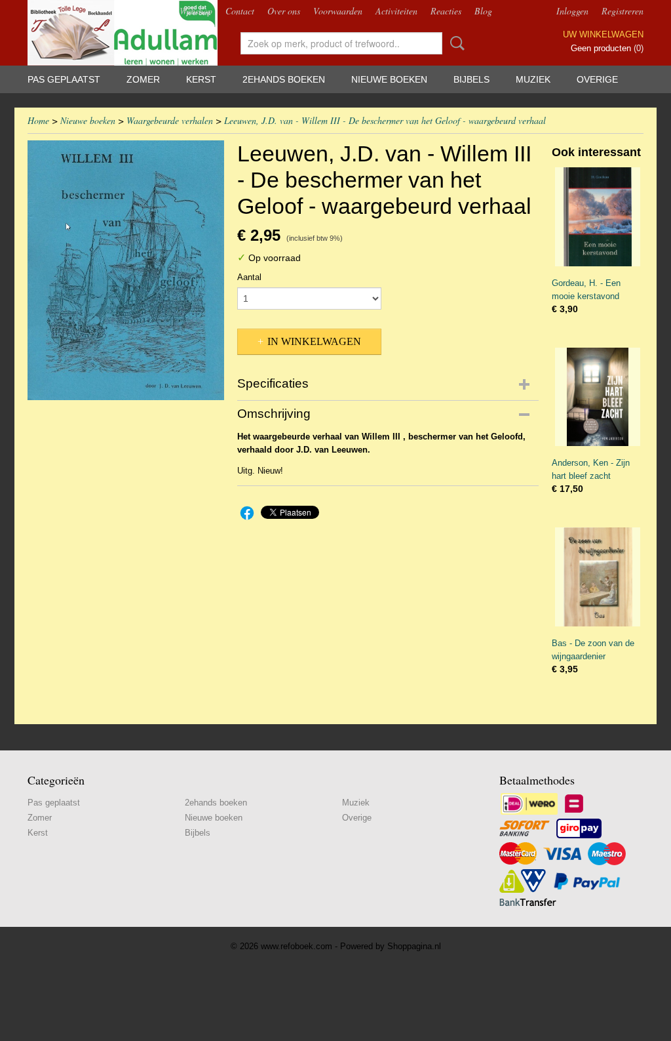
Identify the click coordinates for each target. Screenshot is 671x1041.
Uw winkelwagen (603, 34)
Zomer (143, 79)
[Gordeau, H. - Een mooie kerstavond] (597, 216)
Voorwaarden (337, 11)
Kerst (201, 79)
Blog (483, 11)
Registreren (622, 11)
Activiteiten (396, 11)
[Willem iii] (126, 270)
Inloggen (572, 11)
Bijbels (471, 79)
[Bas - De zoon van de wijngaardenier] (597, 576)
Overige (597, 79)
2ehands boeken (283, 79)
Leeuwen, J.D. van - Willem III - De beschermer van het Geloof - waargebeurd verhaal (385, 120)
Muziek (533, 79)
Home (38, 120)
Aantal (249, 277)
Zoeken (455, 43)
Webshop (196, 11)
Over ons (283, 11)
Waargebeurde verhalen (169, 120)
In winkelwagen (314, 341)
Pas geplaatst (64, 79)
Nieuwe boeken (389, 79)
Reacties (446, 11)
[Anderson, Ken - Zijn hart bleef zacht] (597, 397)
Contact (239, 11)
